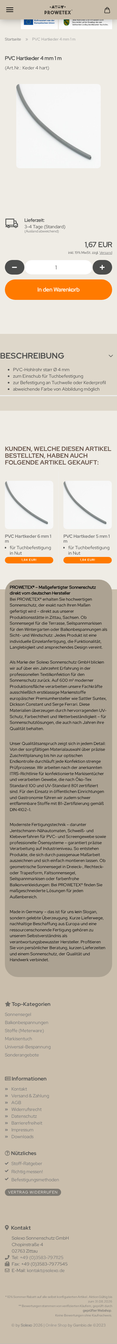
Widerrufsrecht (26, 1109)
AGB (16, 1102)
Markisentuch (18, 1039)
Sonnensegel (18, 1014)
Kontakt (19, 1089)
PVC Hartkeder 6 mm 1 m (28, 539)
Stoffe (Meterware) (24, 1030)
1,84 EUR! (29, 560)
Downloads (22, 1136)
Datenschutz (24, 1116)
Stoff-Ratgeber (26, 1163)
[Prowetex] (58, 9)
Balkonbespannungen (26, 1022)
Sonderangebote (22, 1055)
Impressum (22, 1130)
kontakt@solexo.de (46, 1270)
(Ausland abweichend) (41, 231)
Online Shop (56, 1325)
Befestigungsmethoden (35, 1180)
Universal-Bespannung (28, 1047)
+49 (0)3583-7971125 (41, 1257)
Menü (10, 9)
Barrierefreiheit (26, 1123)
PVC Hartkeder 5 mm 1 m (86, 539)
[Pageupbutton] (99, 1334)
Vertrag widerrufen (33, 1192)
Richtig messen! (27, 1171)
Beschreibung (32, 355)
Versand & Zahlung (30, 1096)
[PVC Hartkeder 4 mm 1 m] (58, 125)
